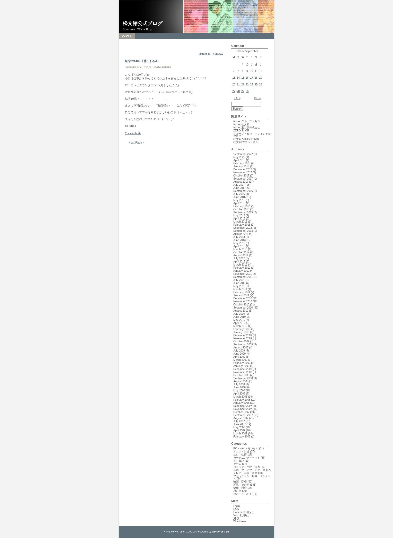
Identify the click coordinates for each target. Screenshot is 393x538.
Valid (241, 515)
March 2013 (240, 249)
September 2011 (243, 276)
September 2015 (243, 212)
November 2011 (242, 273)
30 (247, 91)
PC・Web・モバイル (245, 448)
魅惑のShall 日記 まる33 (141, 61)
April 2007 (239, 430)
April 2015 (239, 218)
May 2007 (239, 427)
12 (260, 70)
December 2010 (242, 298)
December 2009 (242, 335)
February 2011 (241, 292)
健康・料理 (240, 487)
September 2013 (243, 230)
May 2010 (239, 319)
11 (256, 70)
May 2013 (239, 243)
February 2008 (241, 399)
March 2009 (240, 359)
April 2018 (239, 160)
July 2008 (239, 384)
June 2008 (239, 387)
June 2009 (239, 353)
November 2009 (242, 338)
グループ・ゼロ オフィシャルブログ (252, 135)
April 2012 (239, 261)
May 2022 (239, 157)
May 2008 (239, 390)
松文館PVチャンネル (245, 142)
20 (233, 84)
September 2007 (243, 415)
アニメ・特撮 (241, 451)
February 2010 (241, 329)
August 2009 (240, 347)
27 (233, 91)
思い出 (237, 490)
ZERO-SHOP (241, 130)
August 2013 (240, 233)
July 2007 (239, 421)
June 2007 (239, 424)
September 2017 (243, 178)
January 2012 (241, 270)
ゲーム (237, 463)
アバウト (127, 35)
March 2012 (240, 264)
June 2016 (239, 197)
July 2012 (239, 258)
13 (233, 77)
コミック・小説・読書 (246, 466)
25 (256, 84)
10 (251, 70)
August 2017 (240, 181)
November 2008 (242, 372)
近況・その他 (144, 67)
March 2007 (240, 433)
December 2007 (242, 405)
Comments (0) (133, 133)
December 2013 (242, 227)
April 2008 (239, 393)
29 (242, 91)
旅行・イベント (242, 493)
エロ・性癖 (240, 454)
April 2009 (239, 356)
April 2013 (239, 246)
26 (260, 84)
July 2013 (239, 236)
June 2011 (239, 283)
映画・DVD (240, 481)
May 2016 (239, 200)
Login (236, 505)
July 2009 (239, 350)
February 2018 (241, 163)
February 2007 (241, 436)
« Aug (237, 98)
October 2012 (241, 252)
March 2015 (240, 221)
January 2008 (241, 402)
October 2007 (241, 412)
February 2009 (241, 362)
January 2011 (241, 295)
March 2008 (240, 396)
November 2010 (242, 301)
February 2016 (241, 206)
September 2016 (243, 190)
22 (242, 84)
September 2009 (243, 344)
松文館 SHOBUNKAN (246, 139)
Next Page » (137, 142)
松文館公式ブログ (143, 23)
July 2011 (239, 279)
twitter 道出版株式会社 (246, 127)
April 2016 (239, 203)
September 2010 (243, 307)
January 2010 (241, 332)
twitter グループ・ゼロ (246, 121)
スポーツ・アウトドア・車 (249, 469)
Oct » (257, 98)
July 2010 (239, 313)
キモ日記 (238, 460)
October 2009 (241, 341)
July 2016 (239, 194)
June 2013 (239, 240)
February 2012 (241, 267)
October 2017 (241, 175)
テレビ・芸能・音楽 (245, 473)
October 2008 (241, 375)
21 (238, 84)
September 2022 (243, 154)
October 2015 (241, 209)
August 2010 (240, 310)
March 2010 (240, 326)
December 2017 (242, 169)
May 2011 (239, 286)
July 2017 (239, 184)
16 (247, 77)
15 (242, 77)
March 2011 (240, 289)
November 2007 (242, 408)
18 (256, 77)
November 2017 (242, 172)
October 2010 (241, 304)
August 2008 (240, 381)
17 (251, 77)
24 (251, 84)
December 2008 (242, 369)
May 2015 (239, 215)
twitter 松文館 (241, 124)
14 (238, 77)
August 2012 (240, 255)
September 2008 (243, 378)
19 (260, 77)
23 (247, 84)
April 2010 (239, 322)
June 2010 (239, 316)
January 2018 (241, 166)
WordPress (239, 521)
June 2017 (239, 187)
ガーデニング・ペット (246, 457)
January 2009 (241, 365)
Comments (243, 512)
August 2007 (240, 418)
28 (238, 91)
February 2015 (241, 224)
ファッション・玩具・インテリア (252, 477)
